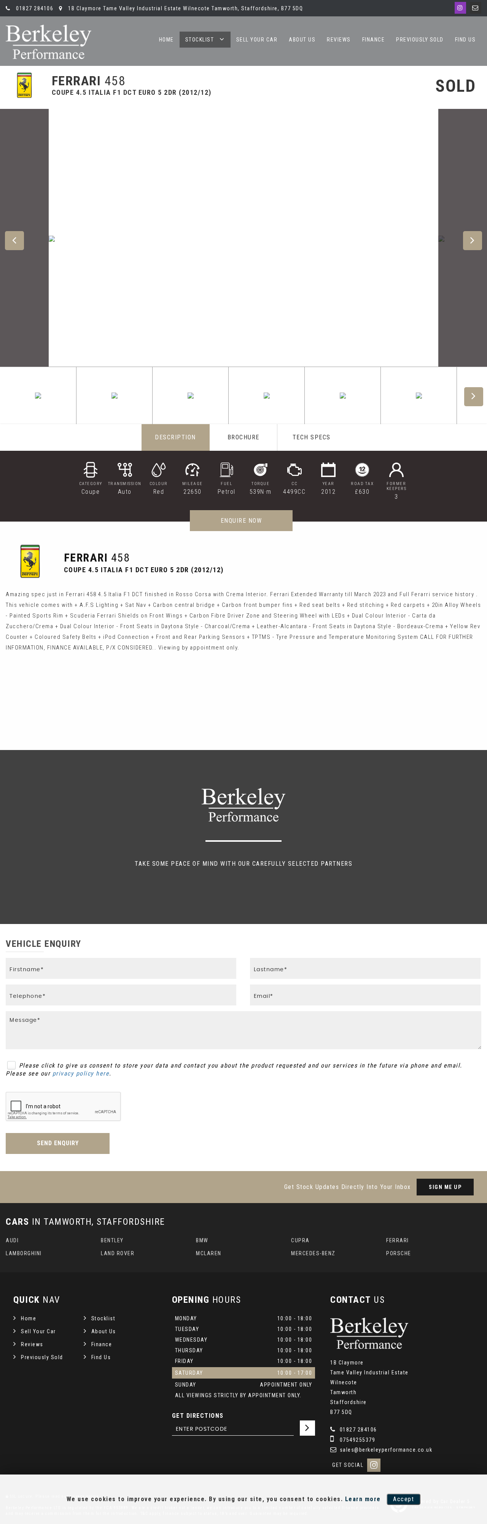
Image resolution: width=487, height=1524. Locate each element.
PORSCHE (398, 1253)
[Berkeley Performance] (48, 42)
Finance (373, 40)
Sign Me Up (445, 1187)
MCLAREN (208, 1253)
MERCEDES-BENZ (313, 1253)
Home (166, 40)
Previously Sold (420, 40)
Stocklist (199, 40)
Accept (403, 1499)
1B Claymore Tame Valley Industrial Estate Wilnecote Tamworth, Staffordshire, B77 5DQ (185, 8)
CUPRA (300, 1240)
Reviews (339, 40)
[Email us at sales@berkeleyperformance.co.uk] (475, 8)
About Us (302, 40)
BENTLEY (112, 1240)
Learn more (363, 1499)
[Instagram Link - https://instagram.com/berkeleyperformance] (460, 8)
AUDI (12, 1240)
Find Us (465, 40)
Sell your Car (257, 40)
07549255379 (356, 1440)
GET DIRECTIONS (198, 1415)
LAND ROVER (117, 1253)
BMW (202, 1240)
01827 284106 (33, 8)
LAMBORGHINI (24, 1253)
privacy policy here (81, 1073)
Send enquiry (58, 1143)
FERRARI (397, 1240)
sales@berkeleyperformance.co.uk (385, 1450)
